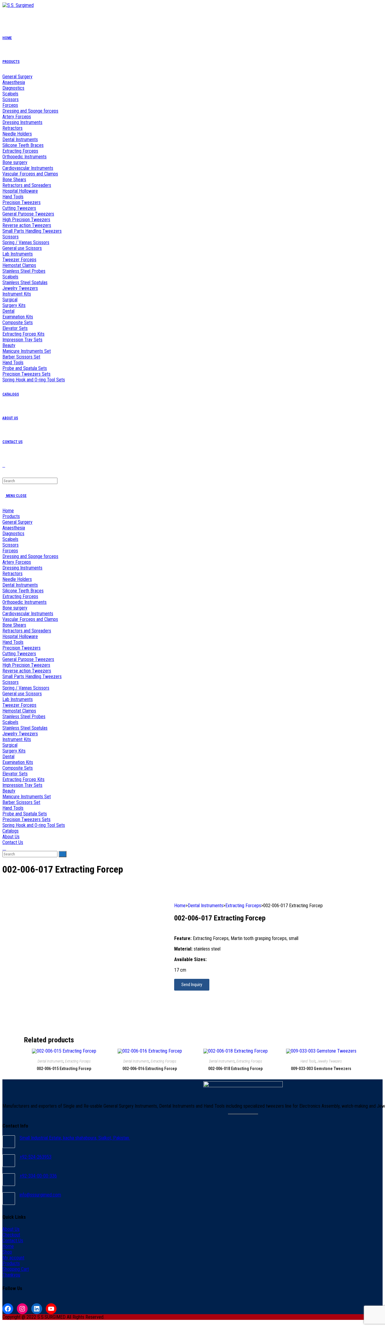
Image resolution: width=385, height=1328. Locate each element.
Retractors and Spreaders (26, 631)
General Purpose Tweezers (28, 659)
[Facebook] (7, 1308)
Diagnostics (13, 533)
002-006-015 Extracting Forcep (64, 1068)
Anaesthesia (13, 528)
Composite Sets (17, 768)
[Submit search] (62, 854)
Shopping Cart (15, 1269)
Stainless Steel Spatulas (25, 728)
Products (11, 516)
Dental (8, 756)
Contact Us (12, 842)
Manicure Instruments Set (26, 796)
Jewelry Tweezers (20, 734)
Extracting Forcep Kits (23, 779)
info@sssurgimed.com (40, 1195)
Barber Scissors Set (21, 802)
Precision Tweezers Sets (26, 819)
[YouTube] (51, 1308)
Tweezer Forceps (19, 705)
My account (13, 1258)
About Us (11, 836)
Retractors (12, 573)
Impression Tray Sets (22, 785)
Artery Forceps (16, 562)
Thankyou (11, 1275)
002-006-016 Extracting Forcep (149, 1068)
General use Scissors (22, 694)
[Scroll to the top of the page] (4, 1323)
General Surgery (17, 522)
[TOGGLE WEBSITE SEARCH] (3, 466)
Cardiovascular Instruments (27, 613)
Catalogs (10, 831)
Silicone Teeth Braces (23, 591)
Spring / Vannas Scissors (25, 688)
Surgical (9, 745)
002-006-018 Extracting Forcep (235, 1068)
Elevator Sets (15, 774)
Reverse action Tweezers (26, 671)
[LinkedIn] (36, 1308)
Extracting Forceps (20, 596)
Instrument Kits (16, 739)
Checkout (11, 1235)
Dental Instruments (20, 585)
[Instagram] (22, 1308)
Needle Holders (17, 579)
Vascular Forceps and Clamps (30, 619)
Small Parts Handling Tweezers (32, 676)
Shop (7, 1252)
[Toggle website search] (4, 848)
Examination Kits (17, 762)
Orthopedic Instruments (24, 602)
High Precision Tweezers (26, 665)
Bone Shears (14, 625)
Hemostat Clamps (19, 711)
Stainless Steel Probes (23, 716)
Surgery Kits (14, 751)
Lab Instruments (17, 699)
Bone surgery (14, 608)
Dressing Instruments (22, 568)
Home (8, 511)
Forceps (10, 551)
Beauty (8, 791)
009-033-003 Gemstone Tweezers (321, 1068)
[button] (191, 985)
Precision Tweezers (21, 648)
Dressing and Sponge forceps (30, 556)
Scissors (10, 545)
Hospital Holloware (20, 636)
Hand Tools (12, 642)
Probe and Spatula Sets (24, 814)
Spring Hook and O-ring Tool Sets (33, 825)
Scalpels (10, 539)
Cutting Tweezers (19, 653)
